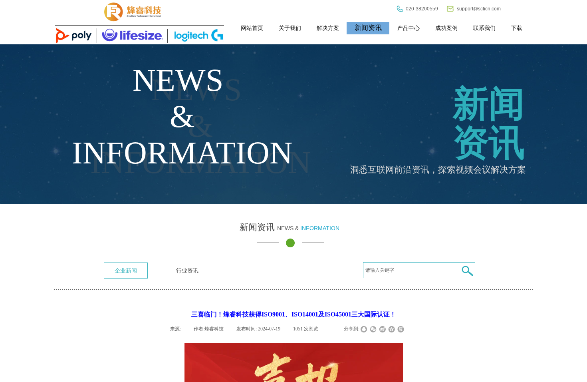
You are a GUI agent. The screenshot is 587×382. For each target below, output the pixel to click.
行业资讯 (187, 270)
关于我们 (290, 28)
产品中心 (408, 28)
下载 (516, 28)
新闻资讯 (368, 28)
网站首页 (252, 28)
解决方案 (328, 28)
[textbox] (411, 270)
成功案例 (446, 28)
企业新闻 (126, 270)
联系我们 (484, 28)
